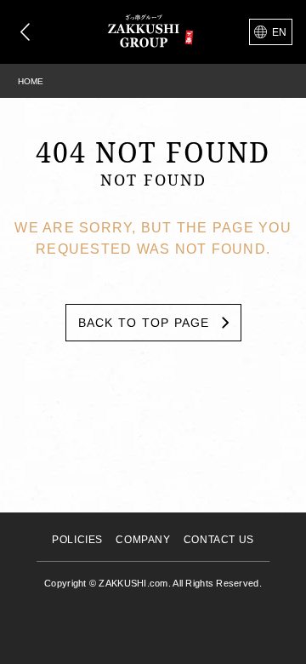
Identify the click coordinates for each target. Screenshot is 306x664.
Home (30, 81)
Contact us (219, 540)
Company (143, 540)
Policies (77, 540)
